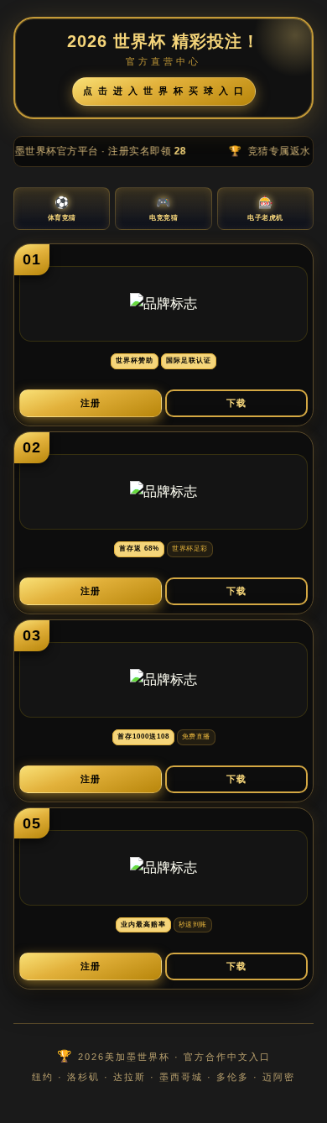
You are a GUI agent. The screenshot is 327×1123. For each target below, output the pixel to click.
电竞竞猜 (163, 209)
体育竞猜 (62, 209)
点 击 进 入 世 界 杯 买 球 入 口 (164, 91)
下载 (236, 403)
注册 (90, 403)
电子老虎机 (265, 209)
